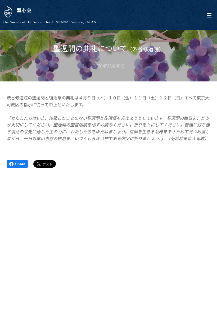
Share (20, 164)
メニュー (209, 15)
